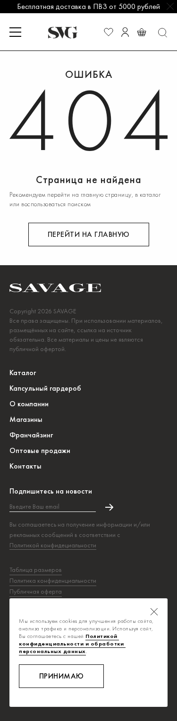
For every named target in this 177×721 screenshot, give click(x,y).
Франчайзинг (31, 435)
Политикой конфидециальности (52, 545)
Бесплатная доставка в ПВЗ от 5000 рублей (88, 6)
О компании (29, 404)
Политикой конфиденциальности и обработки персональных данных (72, 643)
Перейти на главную (89, 234)
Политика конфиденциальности (52, 580)
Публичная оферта (35, 591)
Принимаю (61, 676)
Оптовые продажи (39, 450)
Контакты (25, 466)
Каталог (22, 372)
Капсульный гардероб (45, 388)
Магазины (25, 419)
